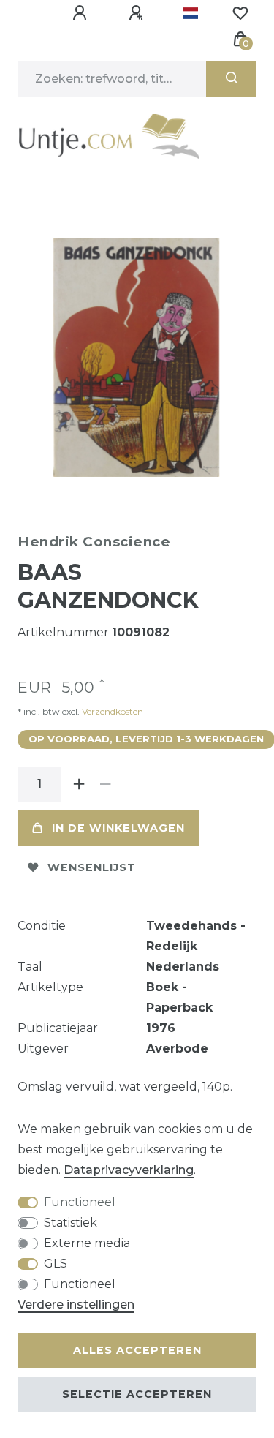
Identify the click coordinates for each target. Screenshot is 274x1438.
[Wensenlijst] (240, 13)
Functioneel (79, 1202)
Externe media (87, 1243)
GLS (55, 1264)
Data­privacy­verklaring (129, 1170)
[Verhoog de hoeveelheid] (79, 784)
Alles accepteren (137, 1350)
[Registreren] (138, 13)
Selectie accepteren (137, 1394)
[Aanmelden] (82, 13)
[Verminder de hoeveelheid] (105, 784)
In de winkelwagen (118, 828)
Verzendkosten (111, 711)
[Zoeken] (231, 79)
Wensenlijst (91, 867)
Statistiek (70, 1223)
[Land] (190, 13)
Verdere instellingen (76, 1304)
